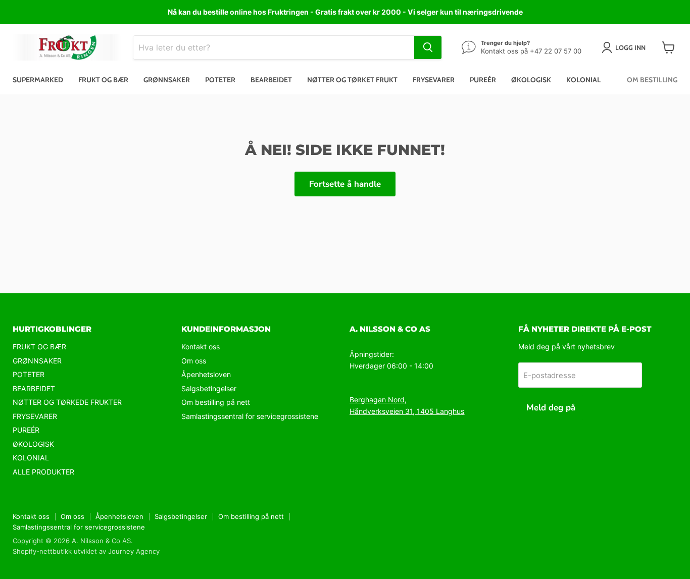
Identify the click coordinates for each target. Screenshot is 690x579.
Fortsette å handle (345, 184)
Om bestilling (652, 79)
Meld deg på (550, 407)
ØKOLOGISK (33, 444)
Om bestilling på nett (215, 402)
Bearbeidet (271, 79)
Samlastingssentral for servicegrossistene (249, 416)
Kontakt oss (200, 346)
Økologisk (531, 79)
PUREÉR (26, 430)
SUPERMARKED (38, 79)
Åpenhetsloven (206, 374)
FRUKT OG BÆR (39, 346)
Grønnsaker (166, 79)
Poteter (220, 79)
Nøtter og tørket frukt (352, 79)
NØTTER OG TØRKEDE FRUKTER (67, 402)
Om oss (193, 360)
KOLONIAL (31, 457)
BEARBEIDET (34, 388)
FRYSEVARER (35, 416)
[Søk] (427, 47)
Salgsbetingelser (208, 388)
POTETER (28, 374)
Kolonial (583, 79)
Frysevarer (434, 79)
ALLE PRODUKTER (43, 471)
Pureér (483, 79)
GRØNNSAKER (37, 360)
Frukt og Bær (103, 79)
